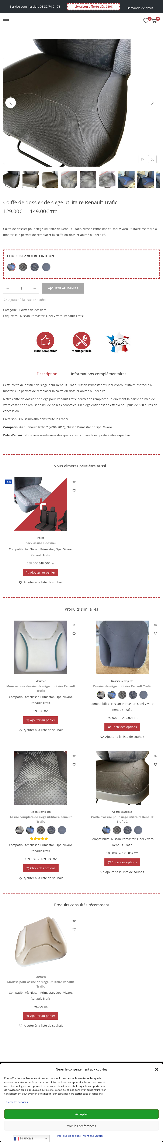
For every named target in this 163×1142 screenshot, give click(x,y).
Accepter (81, 1114)
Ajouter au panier (63, 288)
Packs (40, 538)
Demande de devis (140, 8)
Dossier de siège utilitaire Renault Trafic (122, 686)
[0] (145, 20)
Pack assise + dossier (40, 543)
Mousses (40, 681)
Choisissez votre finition (30, 256)
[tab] (47, 374)
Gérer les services (17, 1102)
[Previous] (10, 102)
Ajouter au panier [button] (42, 572)
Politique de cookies (69, 1136)
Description (47, 373)
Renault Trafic (74, 316)
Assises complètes (41, 812)
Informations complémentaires (98, 373)
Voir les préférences (81, 1126)
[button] (157, 1069)
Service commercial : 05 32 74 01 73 (35, 6)
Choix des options (124, 727)
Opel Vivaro (54, 316)
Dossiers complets (122, 681)
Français (26, 1138)
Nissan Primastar (32, 316)
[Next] (152, 102)
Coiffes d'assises (122, 812)
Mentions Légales (93, 1136)
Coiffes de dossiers (32, 310)
